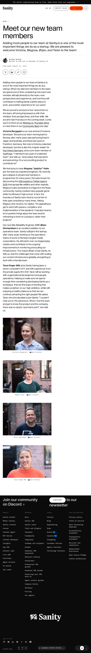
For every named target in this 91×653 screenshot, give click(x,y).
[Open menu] (86, 8)
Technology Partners (56, 551)
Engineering (52, 525)
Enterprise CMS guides (31, 565)
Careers (50, 536)
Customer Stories (54, 543)
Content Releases (10, 540)
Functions (7, 558)
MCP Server (7, 536)
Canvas (6, 528)
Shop (49, 528)
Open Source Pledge (77, 555)
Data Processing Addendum (76, 526)
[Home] (8, 8)
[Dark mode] (86, 648)
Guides (28, 547)
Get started (76, 8)
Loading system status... (52, 648)
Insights (6, 543)
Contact (50, 517)
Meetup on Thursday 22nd (36, 123)
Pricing (28, 592)
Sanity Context (9, 525)
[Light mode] (78, 648)
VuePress (7, 153)
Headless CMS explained (30, 552)
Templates (29, 540)
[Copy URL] (18, 72)
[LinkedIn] (13, 642)
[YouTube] (8, 642)
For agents (29, 595)
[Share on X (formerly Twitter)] (5, 72)
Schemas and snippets (34, 543)
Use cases (7, 570)
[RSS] (26, 642)
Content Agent (9, 532)
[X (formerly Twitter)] (21, 642)
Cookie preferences (77, 559)
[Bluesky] (17, 642)
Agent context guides (34, 580)
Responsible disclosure (74, 550)
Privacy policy (75, 517)
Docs (27, 517)
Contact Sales (61, 8)
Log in (48, 8)
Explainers (29, 561)
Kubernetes (44, 241)
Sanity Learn (30, 525)
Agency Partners (54, 547)
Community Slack (31, 126)
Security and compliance (74, 544)
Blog (5, 21)
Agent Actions (9, 562)
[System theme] (82, 648)
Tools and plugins (33, 528)
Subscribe (57, 500)
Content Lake (8, 551)
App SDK (6, 547)
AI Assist (7, 566)
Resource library (32, 557)
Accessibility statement (75, 532)
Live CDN (6, 555)
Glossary (28, 588)
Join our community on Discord (20, 502)
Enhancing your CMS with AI (33, 575)
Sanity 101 (29, 521)
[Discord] (30, 642)
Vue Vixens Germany (13, 150)
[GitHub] (4, 642)
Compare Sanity (31, 584)
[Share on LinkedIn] (11, 72)
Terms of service (76, 521)
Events (50, 532)
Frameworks (29, 536)
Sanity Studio (9, 517)
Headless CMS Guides (34, 570)
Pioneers (28, 532)
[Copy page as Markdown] (24, 72)
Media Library (9, 521)
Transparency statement (74, 538)
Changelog (51, 540)
